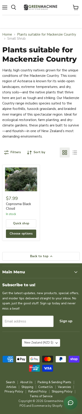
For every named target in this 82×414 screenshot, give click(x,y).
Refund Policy (37, 392)
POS (23, 406)
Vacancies (64, 387)
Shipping (27, 387)
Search (10, 382)
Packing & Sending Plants (54, 382)
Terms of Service (41, 396)
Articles (11, 387)
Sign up (65, 321)
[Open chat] (70, 402)
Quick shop (21, 223)
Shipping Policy (62, 392)
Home (7, 34)
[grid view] (65, 152)
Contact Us (45, 387)
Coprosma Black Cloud (18, 206)
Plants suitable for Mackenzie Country (46, 34)
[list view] (75, 152)
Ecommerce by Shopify (47, 406)
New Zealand (38, 343)
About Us (26, 382)
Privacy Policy (14, 392)
